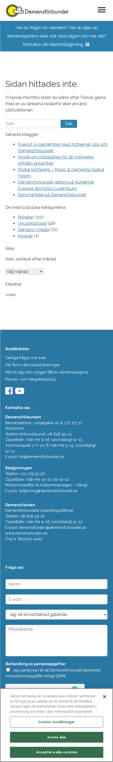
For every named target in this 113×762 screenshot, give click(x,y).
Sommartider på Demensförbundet (52, 194)
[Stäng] (104, 696)
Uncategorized (32, 223)
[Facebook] (9, 392)
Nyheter (25, 217)
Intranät (25, 235)
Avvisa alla (56, 737)
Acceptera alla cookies (57, 752)
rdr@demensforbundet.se (41, 456)
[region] (56, 725)
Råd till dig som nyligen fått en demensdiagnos (46, 372)
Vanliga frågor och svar (25, 357)
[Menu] (101, 9)
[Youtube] (20, 392)
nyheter (10, 294)
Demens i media (33, 229)
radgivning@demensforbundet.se (48, 490)
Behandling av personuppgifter (37, 664)
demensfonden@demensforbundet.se (52, 527)
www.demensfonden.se (26, 533)
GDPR (60, 676)
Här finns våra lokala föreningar (32, 365)
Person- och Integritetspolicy (30, 379)
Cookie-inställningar (56, 722)
